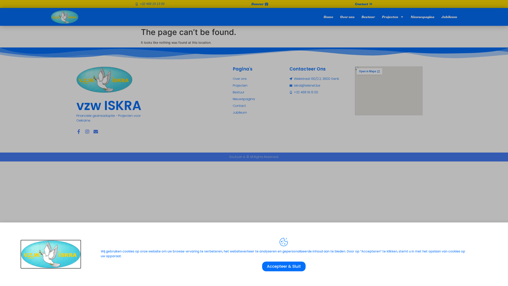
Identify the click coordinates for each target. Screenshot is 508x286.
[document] (254, 143)
